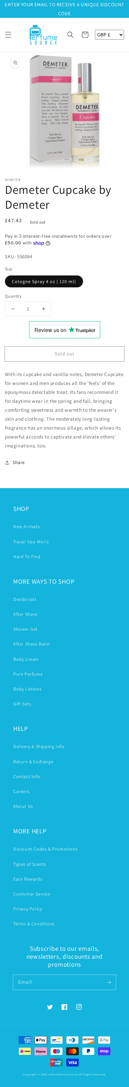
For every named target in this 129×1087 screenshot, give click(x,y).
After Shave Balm (31, 644)
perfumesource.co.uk (63, 1074)
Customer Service (32, 894)
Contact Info (26, 776)
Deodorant (24, 599)
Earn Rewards (27, 879)
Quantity (13, 296)
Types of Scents (29, 864)
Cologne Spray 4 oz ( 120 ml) (44, 281)
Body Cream (26, 659)
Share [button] (19, 462)
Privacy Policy (27, 909)
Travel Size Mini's (31, 542)
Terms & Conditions (34, 924)
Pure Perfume (28, 674)
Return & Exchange (33, 762)
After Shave (25, 614)
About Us (23, 806)
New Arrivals (26, 526)
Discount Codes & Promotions (45, 849)
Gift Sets (22, 704)
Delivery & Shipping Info (38, 746)
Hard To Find (26, 557)
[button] (8, 34)
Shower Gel (25, 629)
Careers (21, 791)
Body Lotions (27, 689)
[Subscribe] (108, 982)
